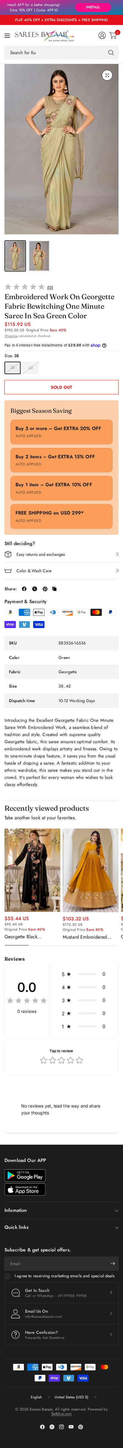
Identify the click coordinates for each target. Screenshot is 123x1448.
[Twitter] (52, 1427)
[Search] (111, 52)
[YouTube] (71, 1427)
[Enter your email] (113, 1263)
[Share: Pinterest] (45, 589)
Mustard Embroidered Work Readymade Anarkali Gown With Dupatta (90, 937)
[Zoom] (107, 75)
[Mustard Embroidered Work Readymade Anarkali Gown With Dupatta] (91, 870)
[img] (24, 287)
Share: (10, 589)
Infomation (15, 1210)
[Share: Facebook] (24, 589)
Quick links (16, 1227)
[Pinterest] (80, 1427)
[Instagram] (61, 1427)
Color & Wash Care (33, 571)
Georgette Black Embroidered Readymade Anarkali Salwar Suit (30, 936)
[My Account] (102, 35)
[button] (85, 974)
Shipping (10, 335)
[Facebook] (42, 1427)
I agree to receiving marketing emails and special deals (65, 1276)
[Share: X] (35, 589)
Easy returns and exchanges (40, 554)
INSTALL (93, 7)
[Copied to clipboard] (54, 589)
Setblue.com (61, 1413)
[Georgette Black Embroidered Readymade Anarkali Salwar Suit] (32, 870)
